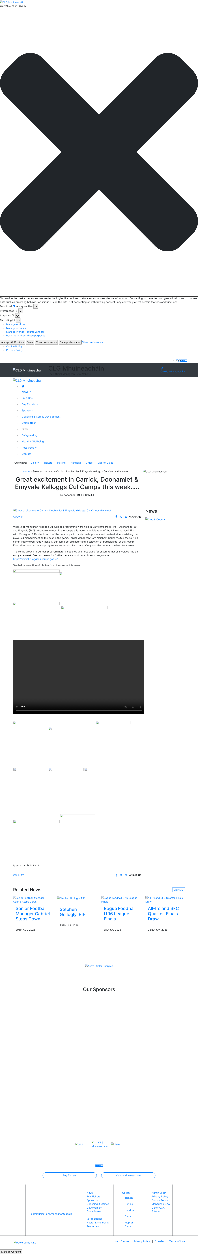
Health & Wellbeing (33, 441)
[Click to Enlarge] (77, 510)
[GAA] (79, 1144)
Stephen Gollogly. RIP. (73, 912)
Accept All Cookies (12, 342)
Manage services (16, 328)
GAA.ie (155, 1211)
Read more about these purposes (25, 335)
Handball (76, 462)
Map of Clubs (105, 462)
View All (178, 889)
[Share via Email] (126, 516)
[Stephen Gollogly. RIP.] (71, 897)
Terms (177, 1241)
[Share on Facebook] (116, 516)
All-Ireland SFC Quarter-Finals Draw (163, 913)
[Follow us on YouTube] (186, 360)
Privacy (141, 1241)
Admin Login (159, 1192)
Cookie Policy (14, 346)
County (18, 516)
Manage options (15, 324)
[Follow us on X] (182, 360)
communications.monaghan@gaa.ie (51, 1213)
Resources (93, 1226)
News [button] (25, 391)
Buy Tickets (69, 1175)
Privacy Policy (14, 350)
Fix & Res (27, 398)
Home (26, 471)
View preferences (46, 342)
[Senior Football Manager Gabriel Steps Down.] (33, 899)
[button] (99, 152)
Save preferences (70, 342)
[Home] (102, 386)
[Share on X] (121, 516)
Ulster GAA (158, 1207)
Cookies (159, 1241)
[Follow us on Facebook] (180, 360)
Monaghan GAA (161, 1203)
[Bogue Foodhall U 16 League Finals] (121, 899)
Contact (26, 454)
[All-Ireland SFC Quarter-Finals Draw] (165, 899)
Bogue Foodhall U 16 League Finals (120, 913)
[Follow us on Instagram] (184, 360)
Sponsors (27, 410)
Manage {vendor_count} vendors (25, 331)
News (90, 1192)
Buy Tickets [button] (29, 404)
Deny (30, 342)
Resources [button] (28, 447)
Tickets (48, 462)
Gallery (35, 462)
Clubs (89, 462)
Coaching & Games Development (41, 416)
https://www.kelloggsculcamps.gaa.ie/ (35, 559)
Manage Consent (11, 1251)
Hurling (61, 462)
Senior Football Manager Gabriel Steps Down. (33, 913)
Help (122, 1241)
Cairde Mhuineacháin (172, 371)
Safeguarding (29, 435)
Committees (29, 423)
